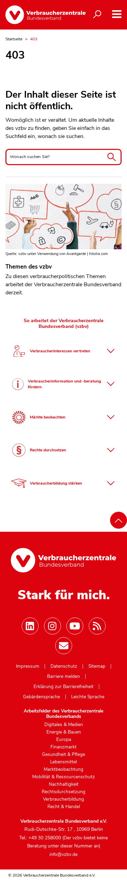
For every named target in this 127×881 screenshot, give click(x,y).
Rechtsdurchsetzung (63, 791)
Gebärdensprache (41, 696)
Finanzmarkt (63, 747)
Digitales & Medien (63, 724)
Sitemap (96, 666)
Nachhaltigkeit (64, 784)
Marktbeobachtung (63, 769)
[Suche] (97, 14)
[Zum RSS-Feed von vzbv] (97, 626)
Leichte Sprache (87, 696)
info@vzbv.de (63, 854)
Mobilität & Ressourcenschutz (63, 777)
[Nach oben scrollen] (118, 520)
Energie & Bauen (63, 732)
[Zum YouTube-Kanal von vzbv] (74, 626)
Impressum (27, 666)
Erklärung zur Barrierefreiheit (63, 686)
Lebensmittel (63, 762)
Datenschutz (63, 666)
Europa (63, 739)
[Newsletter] (63, 645)
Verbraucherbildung (63, 799)
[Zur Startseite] (40, 15)
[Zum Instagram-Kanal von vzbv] (52, 626)
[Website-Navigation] (117, 14)
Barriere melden (63, 676)
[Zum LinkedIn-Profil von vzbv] (30, 626)
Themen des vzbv (28, 267)
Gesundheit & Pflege (63, 754)
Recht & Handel (63, 806)
